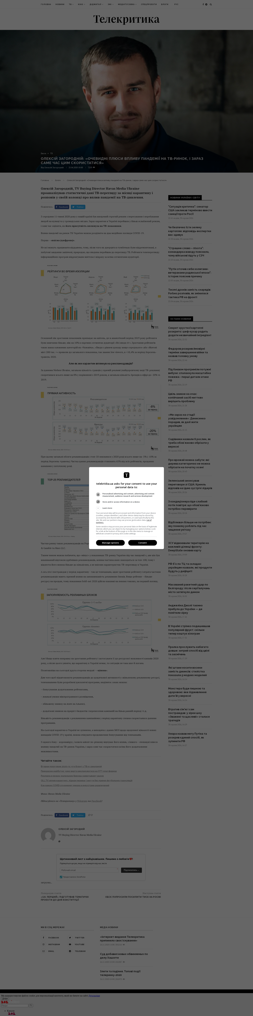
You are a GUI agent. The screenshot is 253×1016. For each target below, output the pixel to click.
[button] (126, 508)
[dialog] (126, 508)
